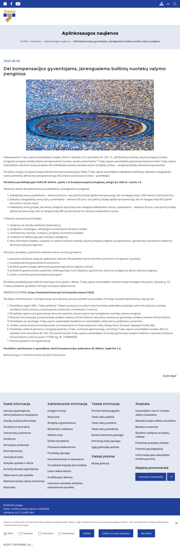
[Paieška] (174, 4)
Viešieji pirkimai (103, 456)
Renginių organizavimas (61, 422)
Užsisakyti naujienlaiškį (151, 476)
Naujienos (36, 41)
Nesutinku (146, 533)
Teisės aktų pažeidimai (104, 429)
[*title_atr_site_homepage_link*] (9, 16)
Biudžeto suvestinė (146, 427)
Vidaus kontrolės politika (18, 475)
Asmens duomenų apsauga (107, 435)
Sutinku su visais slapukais (116, 533)
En (168, 4)
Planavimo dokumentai (61, 447)
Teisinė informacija (105, 404)
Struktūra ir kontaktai (17, 427)
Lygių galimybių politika (105, 447)
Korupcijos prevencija (16, 445)
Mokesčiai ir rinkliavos (60, 429)
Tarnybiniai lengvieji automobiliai (66, 465)
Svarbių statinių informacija (20, 420)
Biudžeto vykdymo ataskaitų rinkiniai (152, 434)
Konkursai (9, 438)
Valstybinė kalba (13, 457)
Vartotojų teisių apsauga (105, 441)
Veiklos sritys (55, 435)
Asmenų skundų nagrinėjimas (21, 469)
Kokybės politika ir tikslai (18, 463)
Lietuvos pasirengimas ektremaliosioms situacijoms (21, 412)
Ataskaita (142, 404)
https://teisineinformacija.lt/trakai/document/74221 (61, 292)
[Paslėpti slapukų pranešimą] (176, 523)
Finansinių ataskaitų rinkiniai (152, 442)
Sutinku (87, 533)
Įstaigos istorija (56, 410)
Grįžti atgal (169, 375)
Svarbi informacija (17, 404)
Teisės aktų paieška (102, 417)
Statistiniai (47, 533)
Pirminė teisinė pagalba (105, 410)
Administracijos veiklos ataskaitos (155, 420)
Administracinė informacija (67, 404)
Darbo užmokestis (58, 441)
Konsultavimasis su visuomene (65, 459)
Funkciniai (28, 533)
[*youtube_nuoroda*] (18, 4)
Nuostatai (53, 417)
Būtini (10, 533)
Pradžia (24, 41)
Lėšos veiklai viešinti (59, 471)
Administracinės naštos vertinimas (24, 481)
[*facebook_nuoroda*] (11, 4)
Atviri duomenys (13, 451)
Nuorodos (9, 487)
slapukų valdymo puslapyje (16, 525)
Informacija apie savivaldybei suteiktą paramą (152, 456)
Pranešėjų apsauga (58, 453)
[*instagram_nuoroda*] (5, 4)
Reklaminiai (68, 533)
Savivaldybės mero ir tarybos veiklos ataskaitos (152, 412)
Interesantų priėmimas (17, 432)
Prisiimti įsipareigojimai (149, 448)
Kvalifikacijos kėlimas (60, 477)
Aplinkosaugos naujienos (57, 41)
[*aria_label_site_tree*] (161, 4)
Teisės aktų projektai (103, 422)
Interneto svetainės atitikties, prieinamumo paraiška (65, 485)
